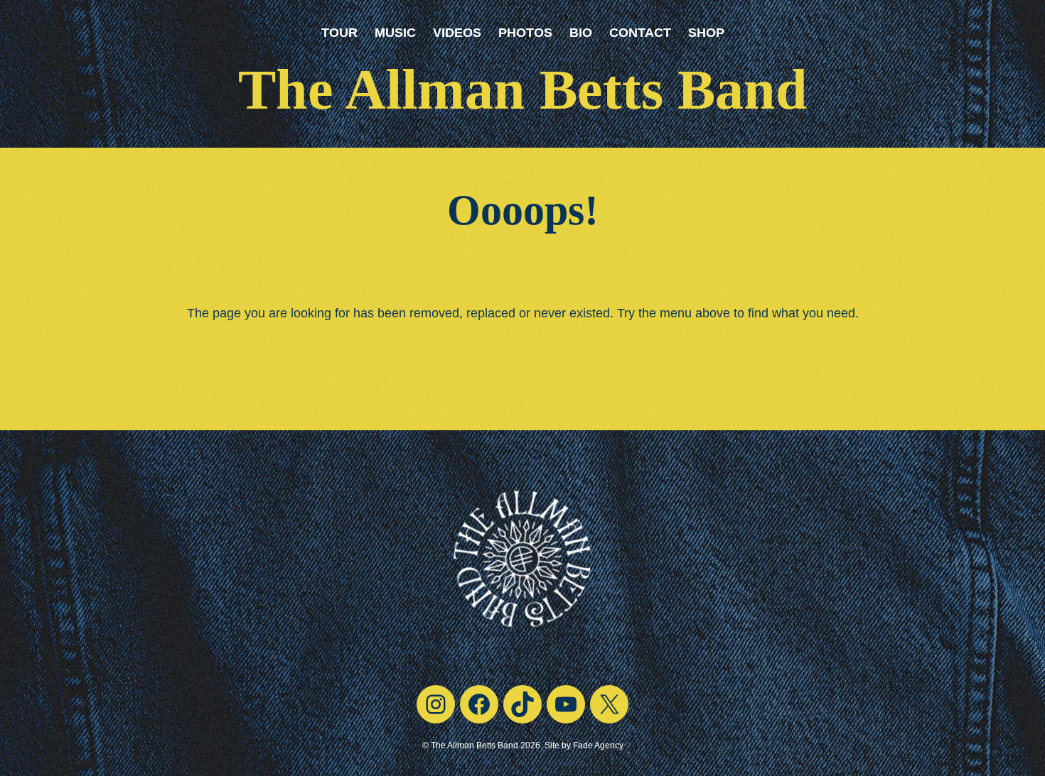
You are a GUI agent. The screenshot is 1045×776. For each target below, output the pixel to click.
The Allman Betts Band (523, 89)
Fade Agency (598, 745)
